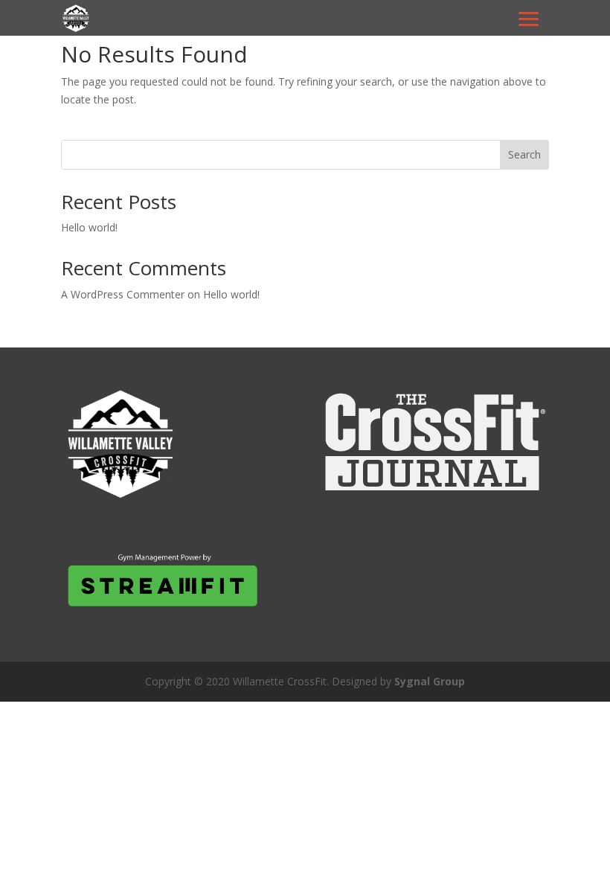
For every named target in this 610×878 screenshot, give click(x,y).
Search (524, 154)
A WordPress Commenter (122, 294)
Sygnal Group (429, 681)
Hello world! (89, 227)
